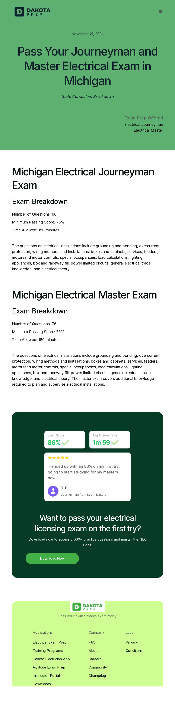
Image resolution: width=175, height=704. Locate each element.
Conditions (134, 650)
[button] (160, 11)
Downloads (42, 684)
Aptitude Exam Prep (49, 667)
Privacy (132, 642)
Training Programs (48, 650)
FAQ (92, 642)
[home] (32, 11)
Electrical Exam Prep (49, 642)
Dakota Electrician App (51, 659)
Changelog (97, 675)
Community (98, 667)
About (94, 650)
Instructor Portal (46, 675)
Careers (95, 659)
